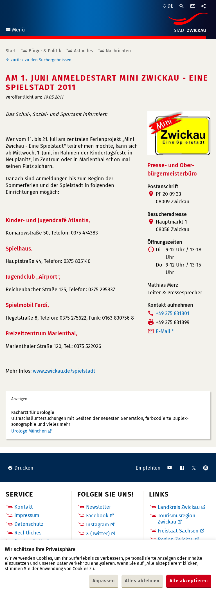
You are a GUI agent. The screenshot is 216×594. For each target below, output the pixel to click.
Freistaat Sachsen (178, 531)
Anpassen (104, 580)
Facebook (97, 516)
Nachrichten (118, 50)
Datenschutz (28, 524)
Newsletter (98, 507)
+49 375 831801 (172, 313)
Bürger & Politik (45, 50)
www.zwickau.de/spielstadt (64, 371)
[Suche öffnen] (181, 6)
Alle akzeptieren (189, 580)
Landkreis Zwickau (179, 507)
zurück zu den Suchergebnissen (41, 59)
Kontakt (23, 507)
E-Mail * (165, 331)
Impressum (26, 515)
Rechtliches (27, 533)
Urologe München (29, 431)
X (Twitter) (98, 534)
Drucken (23, 468)
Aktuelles (83, 50)
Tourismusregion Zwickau (176, 519)
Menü (15, 30)
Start (11, 50)
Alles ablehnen (142, 580)
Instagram (97, 525)
